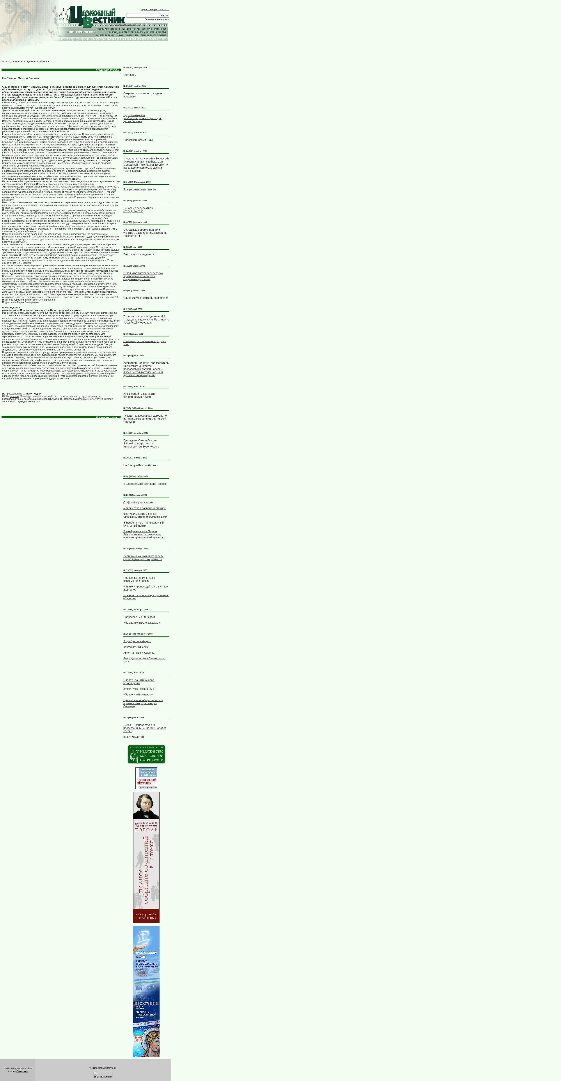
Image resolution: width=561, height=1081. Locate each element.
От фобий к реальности (138, 502)
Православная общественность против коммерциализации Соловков (143, 703)
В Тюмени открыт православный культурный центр (143, 524)
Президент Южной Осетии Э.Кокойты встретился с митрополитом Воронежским (141, 443)
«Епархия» (22, 1071)
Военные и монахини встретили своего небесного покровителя (143, 558)
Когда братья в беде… (137, 641)
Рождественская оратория (139, 189)
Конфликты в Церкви (136, 647)
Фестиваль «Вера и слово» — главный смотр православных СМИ (145, 515)
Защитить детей (133, 736)
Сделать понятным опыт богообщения (138, 682)
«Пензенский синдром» (138, 694)
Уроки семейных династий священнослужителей (139, 395)
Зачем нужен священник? (139, 688)
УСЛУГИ (14, 396)
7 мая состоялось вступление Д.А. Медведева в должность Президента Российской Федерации (146, 319)
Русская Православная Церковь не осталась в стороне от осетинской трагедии (145, 418)
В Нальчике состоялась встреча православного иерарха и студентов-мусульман (143, 276)
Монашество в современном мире (144, 508)
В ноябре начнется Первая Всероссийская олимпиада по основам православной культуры (143, 534)
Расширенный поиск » (157, 19)
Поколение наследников (138, 254)
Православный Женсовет (139, 617)
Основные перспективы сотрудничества (138, 210)
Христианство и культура (138, 652)
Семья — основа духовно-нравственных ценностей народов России (144, 728)
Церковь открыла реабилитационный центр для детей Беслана (142, 118)
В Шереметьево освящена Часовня (145, 483)
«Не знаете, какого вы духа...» (142, 622)
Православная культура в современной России (139, 579)
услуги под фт (33, 394)
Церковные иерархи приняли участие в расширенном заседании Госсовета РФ (145, 232)
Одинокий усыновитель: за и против (145, 297)
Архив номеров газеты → (155, 9)
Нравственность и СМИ (138, 140)
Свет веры (130, 74)
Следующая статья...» (108, 70)
